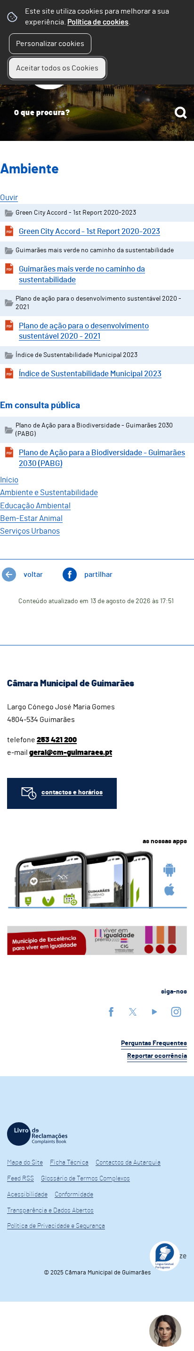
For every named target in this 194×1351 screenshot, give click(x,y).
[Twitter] (133, 1012)
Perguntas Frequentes (154, 1043)
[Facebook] (111, 1012)
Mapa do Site (25, 1162)
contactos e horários (72, 792)
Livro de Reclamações (37, 1134)
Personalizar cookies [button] (50, 43)
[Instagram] (176, 1012)
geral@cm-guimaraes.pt (70, 752)
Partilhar (98, 574)
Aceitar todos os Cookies (57, 68)
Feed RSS (20, 1178)
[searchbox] (97, 112)
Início (9, 480)
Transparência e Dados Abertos (50, 1210)
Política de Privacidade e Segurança (56, 1226)
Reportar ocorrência (157, 1056)
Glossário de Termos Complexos (85, 1178)
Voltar (33, 574)
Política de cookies (98, 22)
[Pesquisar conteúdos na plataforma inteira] (181, 112)
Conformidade (74, 1194)
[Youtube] (154, 1012)
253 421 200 (57, 740)
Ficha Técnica (69, 1162)
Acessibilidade (27, 1194)
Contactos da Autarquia (128, 1162)
